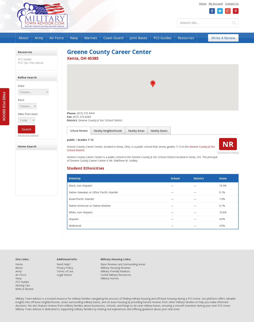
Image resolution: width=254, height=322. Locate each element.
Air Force (56, 38)
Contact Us (232, 3)
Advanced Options (28, 135)
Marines (90, 38)
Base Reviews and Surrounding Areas (123, 264)
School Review (79, 130)
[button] (152, 83)
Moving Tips (22, 285)
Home (202, 3)
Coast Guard (113, 38)
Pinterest (236, 11)
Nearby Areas (136, 130)
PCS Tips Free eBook (30, 63)
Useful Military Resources (116, 275)
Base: (21, 100)
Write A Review (223, 38)
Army (39, 38)
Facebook (212, 11)
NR (228, 144)
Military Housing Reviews (116, 268)
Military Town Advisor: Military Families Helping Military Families (42, 15)
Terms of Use (65, 271)
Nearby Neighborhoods (108, 130)
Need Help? (63, 264)
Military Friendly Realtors (115, 271)
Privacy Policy (65, 268)
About (23, 38)
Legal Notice (64, 275)
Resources (186, 38)
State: (21, 86)
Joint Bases (138, 38)
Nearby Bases (159, 130)
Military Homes (110, 278)
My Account (216, 3)
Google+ (228, 11)
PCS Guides (162, 38)
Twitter (220, 11)
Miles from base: (28, 114)
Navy (74, 38)
